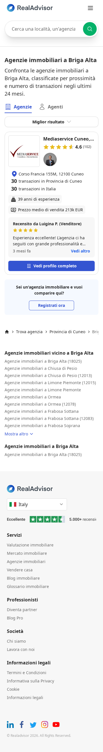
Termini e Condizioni (26, 672)
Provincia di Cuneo (67, 331)
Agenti (55, 107)
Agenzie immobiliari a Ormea (33, 397)
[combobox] (51, 29)
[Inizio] (7, 331)
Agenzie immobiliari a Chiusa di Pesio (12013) (48, 375)
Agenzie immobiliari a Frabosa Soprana (42, 425)
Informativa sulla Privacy (30, 681)
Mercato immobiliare (27, 553)
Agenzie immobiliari (26, 561)
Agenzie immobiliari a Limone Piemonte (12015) (50, 382)
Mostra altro (16, 434)
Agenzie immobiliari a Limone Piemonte (43, 389)
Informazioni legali (25, 697)
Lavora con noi (21, 649)
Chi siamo (16, 641)
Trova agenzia (29, 331)
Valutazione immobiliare (30, 545)
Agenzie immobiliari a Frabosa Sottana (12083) (49, 418)
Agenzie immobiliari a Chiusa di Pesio (41, 368)
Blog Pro (15, 618)
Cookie (13, 689)
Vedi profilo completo (55, 266)
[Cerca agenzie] (90, 29)
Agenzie (23, 107)
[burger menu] (90, 8)
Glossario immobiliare (28, 586)
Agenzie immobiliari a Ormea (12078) (40, 404)
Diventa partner (22, 609)
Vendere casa (20, 570)
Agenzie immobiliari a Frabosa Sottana (42, 411)
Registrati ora (51, 305)
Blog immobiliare (23, 578)
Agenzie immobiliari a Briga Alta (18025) (43, 361)
